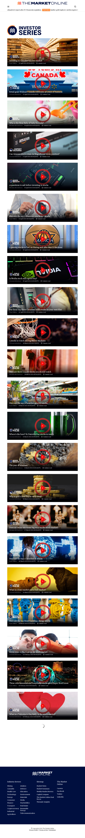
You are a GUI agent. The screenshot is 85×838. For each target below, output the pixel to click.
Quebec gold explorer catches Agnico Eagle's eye (28, 10)
